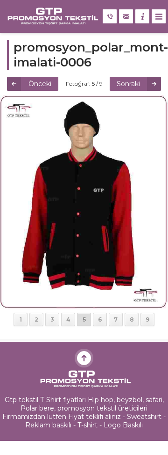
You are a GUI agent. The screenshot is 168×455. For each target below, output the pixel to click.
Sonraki (128, 84)
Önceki (39, 84)
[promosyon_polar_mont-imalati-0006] (84, 305)
